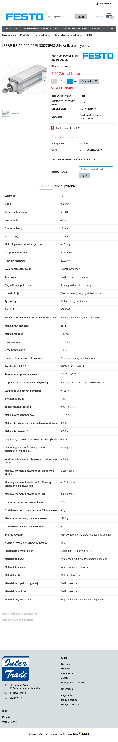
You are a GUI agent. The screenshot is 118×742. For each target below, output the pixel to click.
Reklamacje (67, 673)
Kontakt (6, 717)
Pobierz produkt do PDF (68, 128)
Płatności (66, 668)
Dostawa (65, 664)
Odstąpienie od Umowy (72, 682)
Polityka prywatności (71, 704)
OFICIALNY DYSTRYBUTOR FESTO (82, 28)
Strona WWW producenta (17, 619)
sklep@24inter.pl (18, 693)
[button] (64, 658)
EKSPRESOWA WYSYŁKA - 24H (41, 28)
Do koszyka (87, 81)
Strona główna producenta (64, 137)
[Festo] (98, 55)
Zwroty (64, 678)
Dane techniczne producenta (20, 613)
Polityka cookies (69, 700)
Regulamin (66, 695)
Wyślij (84, 175)
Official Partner (9, 722)
